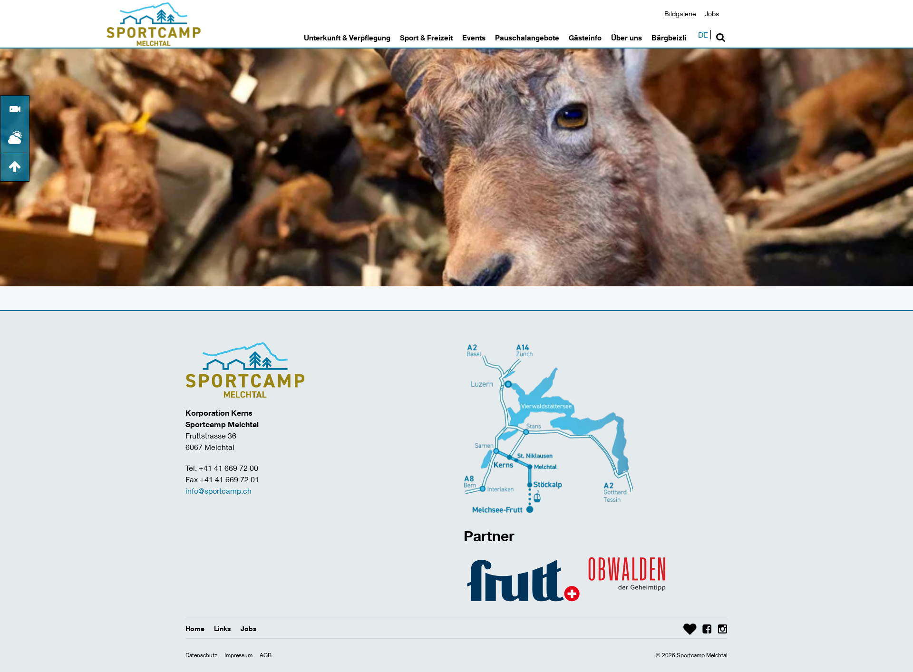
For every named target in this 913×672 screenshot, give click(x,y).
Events (474, 37)
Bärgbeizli (668, 37)
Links (222, 628)
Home (194, 628)
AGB (266, 655)
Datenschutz (201, 655)
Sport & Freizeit (426, 37)
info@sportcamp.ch (218, 490)
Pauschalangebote (527, 37)
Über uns (626, 37)
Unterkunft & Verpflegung (347, 37)
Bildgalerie (680, 14)
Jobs (712, 14)
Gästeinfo (585, 37)
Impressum (238, 655)
